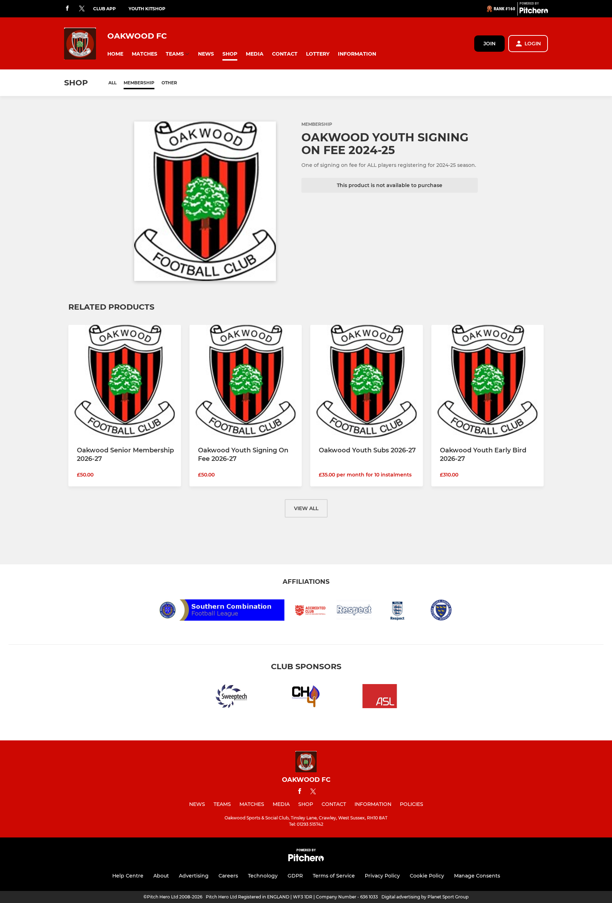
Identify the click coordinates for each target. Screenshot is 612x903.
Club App (104, 8)
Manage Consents (477, 876)
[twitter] (82, 9)
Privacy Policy (382, 876)
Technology (263, 876)
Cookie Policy (427, 876)
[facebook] (67, 8)
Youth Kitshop (147, 8)
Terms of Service (334, 876)
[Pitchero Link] (534, 11)
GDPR (295, 876)
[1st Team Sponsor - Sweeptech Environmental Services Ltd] (232, 697)
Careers (228, 876)
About (161, 876)
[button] (115, 54)
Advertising (194, 876)
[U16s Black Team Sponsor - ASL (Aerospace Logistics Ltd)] (379, 697)
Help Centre (127, 876)
